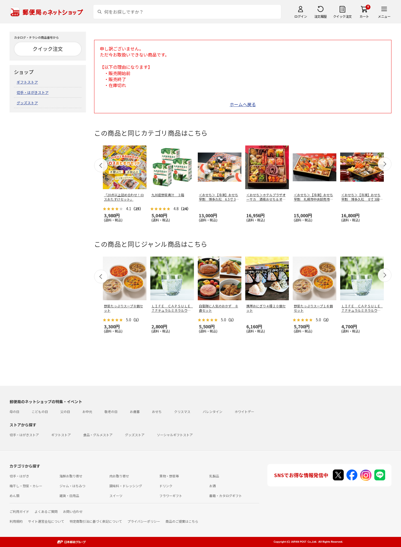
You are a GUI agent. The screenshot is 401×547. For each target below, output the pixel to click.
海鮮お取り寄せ (70, 476)
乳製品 (214, 476)
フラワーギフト (170, 495)
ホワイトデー (244, 411)
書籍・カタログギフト (225, 495)
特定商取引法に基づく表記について (96, 521)
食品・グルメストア (98, 434)
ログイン (300, 16)
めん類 (14, 495)
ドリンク (165, 485)
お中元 (87, 411)
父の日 (65, 411)
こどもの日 (40, 411)
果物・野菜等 (169, 476)
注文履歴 (320, 16)
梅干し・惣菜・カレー (26, 485)
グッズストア (27, 102)
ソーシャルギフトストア (175, 434)
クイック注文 (342, 16)
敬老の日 (111, 411)
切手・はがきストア (33, 92)
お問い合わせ (73, 511)
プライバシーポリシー (143, 521)
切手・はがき (19, 476)
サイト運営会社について (46, 521)
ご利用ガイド (19, 511)
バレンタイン (212, 411)
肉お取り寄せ (119, 476)
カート (364, 16)
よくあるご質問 (46, 511)
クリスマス (182, 411)
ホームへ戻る (243, 104)
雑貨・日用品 (69, 495)
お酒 (212, 485)
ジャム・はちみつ (72, 485)
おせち (157, 411)
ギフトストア (27, 82)
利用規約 (16, 521)
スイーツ (115, 495)
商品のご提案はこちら (182, 521)
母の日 (14, 411)
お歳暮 (135, 411)
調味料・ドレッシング (125, 485)
